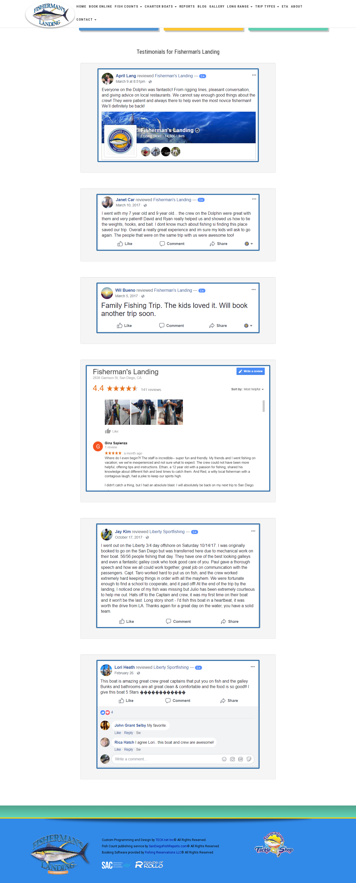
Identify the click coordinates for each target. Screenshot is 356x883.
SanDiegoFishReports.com (168, 846)
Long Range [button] (238, 6)
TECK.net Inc (165, 840)
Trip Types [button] (266, 6)
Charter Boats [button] (159, 6)
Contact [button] (85, 19)
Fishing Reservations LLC (163, 852)
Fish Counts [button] (127, 6)
